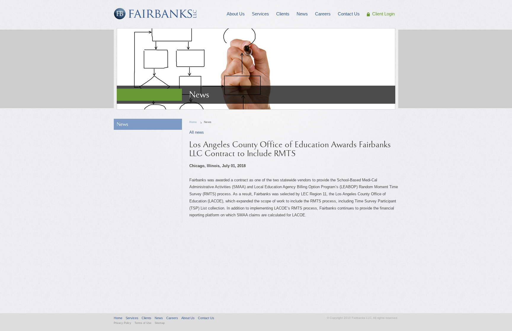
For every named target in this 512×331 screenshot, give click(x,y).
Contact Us (206, 318)
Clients (146, 318)
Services (132, 318)
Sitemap (160, 323)
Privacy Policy (122, 323)
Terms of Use (143, 323)
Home (193, 122)
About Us (188, 318)
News (122, 124)
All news (196, 132)
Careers (172, 318)
